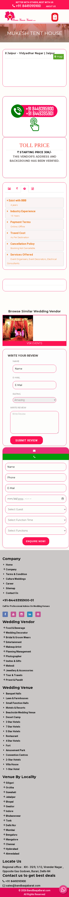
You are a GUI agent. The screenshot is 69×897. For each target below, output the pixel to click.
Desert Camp (13, 717)
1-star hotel (12, 769)
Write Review (18, 407)
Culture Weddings (16, 579)
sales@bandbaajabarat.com (22, 885)
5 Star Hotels (13, 731)
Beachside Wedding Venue (20, 712)
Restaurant (12, 736)
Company (11, 569)
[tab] (9, 189)
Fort (8, 745)
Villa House (12, 764)
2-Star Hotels (13, 759)
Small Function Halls (17, 703)
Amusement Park (15, 750)
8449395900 (19, 600)
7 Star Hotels (13, 726)
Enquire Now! (36, 541)
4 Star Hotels (13, 740)
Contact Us (12, 593)
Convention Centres (17, 755)
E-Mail (16, 377)
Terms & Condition (16, 574)
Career (10, 583)
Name (16, 361)
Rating (17, 394)
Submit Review (26, 440)
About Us (51, 6)
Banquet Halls (13, 693)
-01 (31, 600)
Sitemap (10, 588)
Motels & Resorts (15, 707)
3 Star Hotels (13, 722)
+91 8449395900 (28, 6)
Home (9, 564)
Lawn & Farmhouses (17, 698)
